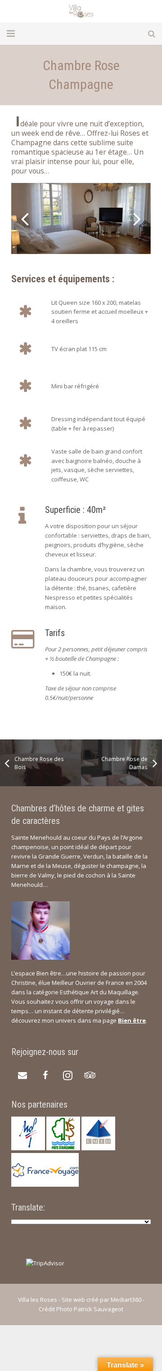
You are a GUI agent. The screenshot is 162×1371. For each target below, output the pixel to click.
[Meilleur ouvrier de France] (28, 1148)
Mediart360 (126, 1299)
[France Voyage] (45, 1184)
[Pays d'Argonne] (63, 1148)
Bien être (132, 1020)
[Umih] (98, 1148)
